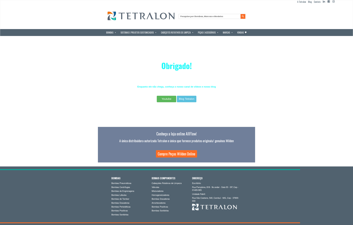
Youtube (166, 98)
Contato (317, 1)
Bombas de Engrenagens (122, 190)
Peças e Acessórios (207, 32)
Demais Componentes (163, 178)
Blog (310, 1)
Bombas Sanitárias (120, 214)
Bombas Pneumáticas (121, 183)
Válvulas (155, 187)
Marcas (226, 32)
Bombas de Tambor (120, 198)
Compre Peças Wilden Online (176, 154)
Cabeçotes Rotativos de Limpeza (176, 32)
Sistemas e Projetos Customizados (137, 32)
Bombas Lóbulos (119, 194)
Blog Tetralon (186, 98)
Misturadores (158, 190)
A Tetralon (301, 1)
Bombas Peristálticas (121, 206)
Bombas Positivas (119, 210)
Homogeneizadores (160, 194)
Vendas (240, 32)
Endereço (197, 178)
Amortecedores (159, 202)
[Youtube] (166, 95)
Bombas (109, 32)
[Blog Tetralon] (186, 95)
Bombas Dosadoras (120, 202)
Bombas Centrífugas (120, 187)
